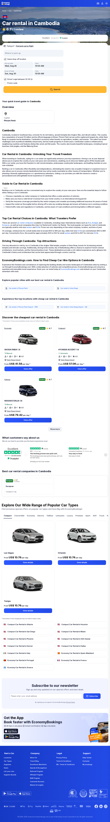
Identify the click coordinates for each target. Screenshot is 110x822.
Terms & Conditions (63, 761)
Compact (61, 328)
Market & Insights (37, 785)
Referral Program (36, 771)
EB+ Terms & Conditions (65, 764)
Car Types (8, 761)
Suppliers (7, 764)
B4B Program (35, 778)
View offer (28, 369)
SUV (37, 227)
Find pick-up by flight (24, 46)
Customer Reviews (37, 781)
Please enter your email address (24, 696)
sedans (29, 227)
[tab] (8, 516)
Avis (89, 223)
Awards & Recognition (38, 768)
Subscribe (93, 696)
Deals (6, 768)
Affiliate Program (36, 775)
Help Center (87, 758)
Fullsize (7, 379)
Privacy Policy (70, 702)
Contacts (85, 761)
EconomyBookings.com (70, 269)
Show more (55, 429)
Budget (95, 223)
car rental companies (25, 223)
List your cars (9, 771)
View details (28, 562)
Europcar (5, 225)
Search (57, 89)
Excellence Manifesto (38, 764)
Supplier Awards (10, 775)
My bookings (87, 764)
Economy (7, 328)
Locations (7, 758)
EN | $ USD (10, 806)
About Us (33, 758)
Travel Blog (34, 761)
